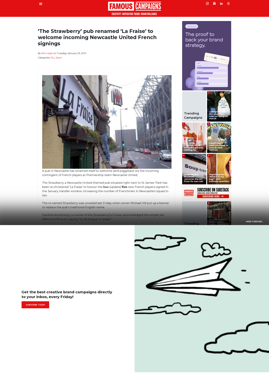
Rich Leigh (47, 53)
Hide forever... (255, 221)
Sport (59, 57)
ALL (53, 57)
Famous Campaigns (134, 8)
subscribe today (35, 305)
